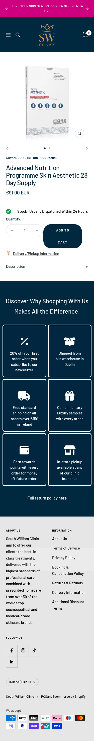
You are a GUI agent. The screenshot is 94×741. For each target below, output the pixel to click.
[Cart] (85, 34)
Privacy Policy (63, 557)
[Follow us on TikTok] (34, 650)
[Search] (18, 35)
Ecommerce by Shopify (68, 696)
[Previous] (8, 148)
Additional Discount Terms (68, 604)
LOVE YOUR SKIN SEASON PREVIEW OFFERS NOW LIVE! (47, 8)
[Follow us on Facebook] (11, 650)
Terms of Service (66, 548)
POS (44, 696)
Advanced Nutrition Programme (31, 157)
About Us (59, 538)
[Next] (86, 148)
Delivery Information (68, 592)
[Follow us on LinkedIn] (11, 661)
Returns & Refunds (67, 583)
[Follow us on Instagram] (23, 650)
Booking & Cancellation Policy (68, 570)
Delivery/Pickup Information (36, 253)
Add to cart (62, 236)
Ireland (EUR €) (20, 682)
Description (15, 266)
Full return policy (42, 497)
